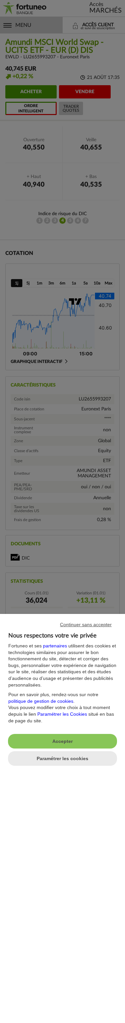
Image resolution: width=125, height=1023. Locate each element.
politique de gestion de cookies (40, 701)
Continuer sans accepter (86, 624)
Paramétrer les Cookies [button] (62, 714)
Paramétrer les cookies (62, 758)
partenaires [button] (55, 645)
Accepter (62, 741)
